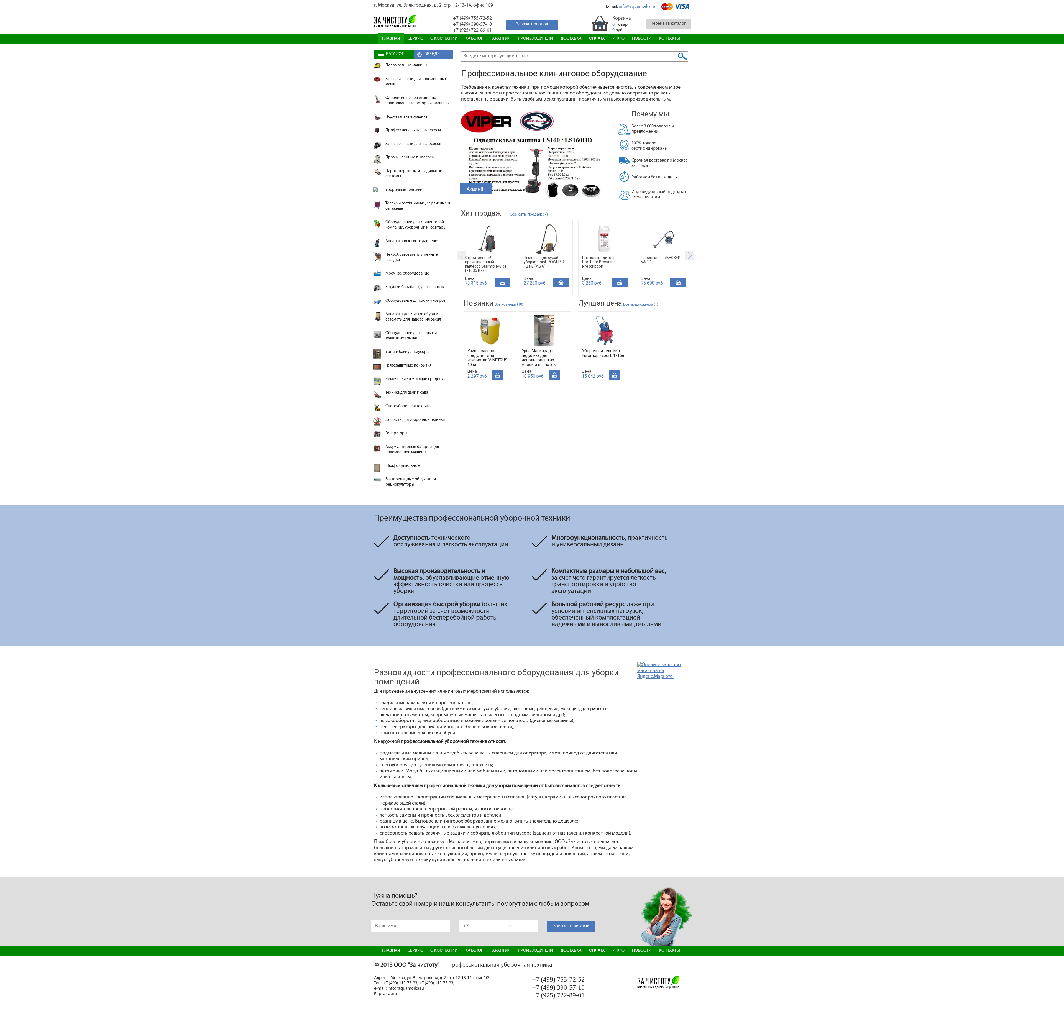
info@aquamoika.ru (637, 6)
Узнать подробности (588, 188)
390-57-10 (472, 24)
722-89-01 (472, 30)
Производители (535, 38)
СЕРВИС (415, 38)
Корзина (621, 18)
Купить (502, 282)
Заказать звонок (571, 926)
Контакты (669, 38)
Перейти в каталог (668, 23)
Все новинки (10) (509, 305)
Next (689, 255)
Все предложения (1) (640, 305)
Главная (391, 38)
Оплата (597, 38)
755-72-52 (472, 18)
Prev (461, 255)
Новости (641, 38)
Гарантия (500, 38)
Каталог (474, 38)
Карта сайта (385, 994)
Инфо (618, 38)
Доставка (571, 38)
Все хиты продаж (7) (529, 214)
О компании (444, 38)
